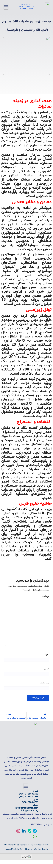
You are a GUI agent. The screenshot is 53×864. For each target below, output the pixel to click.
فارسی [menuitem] (25, 856)
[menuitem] (26, 857)
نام (47, 654)
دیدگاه (45, 596)
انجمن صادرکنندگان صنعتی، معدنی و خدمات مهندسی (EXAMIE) (26, 7)
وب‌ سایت (44, 682)
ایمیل (46, 668)
